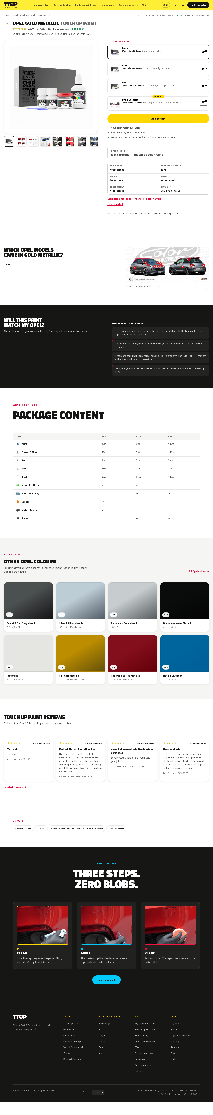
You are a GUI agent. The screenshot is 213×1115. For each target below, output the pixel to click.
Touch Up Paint (41, 5)
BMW (101, 1029)
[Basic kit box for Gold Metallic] (9, 141)
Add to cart (158, 119)
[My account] (175, 5)
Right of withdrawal (180, 1035)
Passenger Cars (71, 1029)
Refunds (175, 1047)
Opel (33, 15)
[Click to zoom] (51, 87)
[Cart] (182, 5)
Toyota (102, 1035)
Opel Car (41, 828)
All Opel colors (197, 571)
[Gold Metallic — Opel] (21, 141)
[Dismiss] (33, 1105)
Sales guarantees (144, 1065)
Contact (139, 1071)
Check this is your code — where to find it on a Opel (134, 199)
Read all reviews (13, 787)
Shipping (175, 1041)
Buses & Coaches (72, 1059)
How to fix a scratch (145, 1041)
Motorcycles (69, 1035)
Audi (101, 1053)
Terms (174, 1029)
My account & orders (145, 1023)
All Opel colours (23, 828)
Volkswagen (105, 1023)
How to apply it (115, 204)
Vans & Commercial (73, 1047)
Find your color (198, 4)
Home (6, 15)
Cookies (175, 1059)
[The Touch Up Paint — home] (11, 5)
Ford (101, 1047)
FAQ (144, 5)
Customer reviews (128, 5)
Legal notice (177, 1023)
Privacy (174, 1053)
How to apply (107, 5)
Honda (102, 1041)
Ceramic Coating (62, 5)
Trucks (66, 1053)
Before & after (142, 1059)
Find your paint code (86, 5)
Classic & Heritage (72, 1041)
